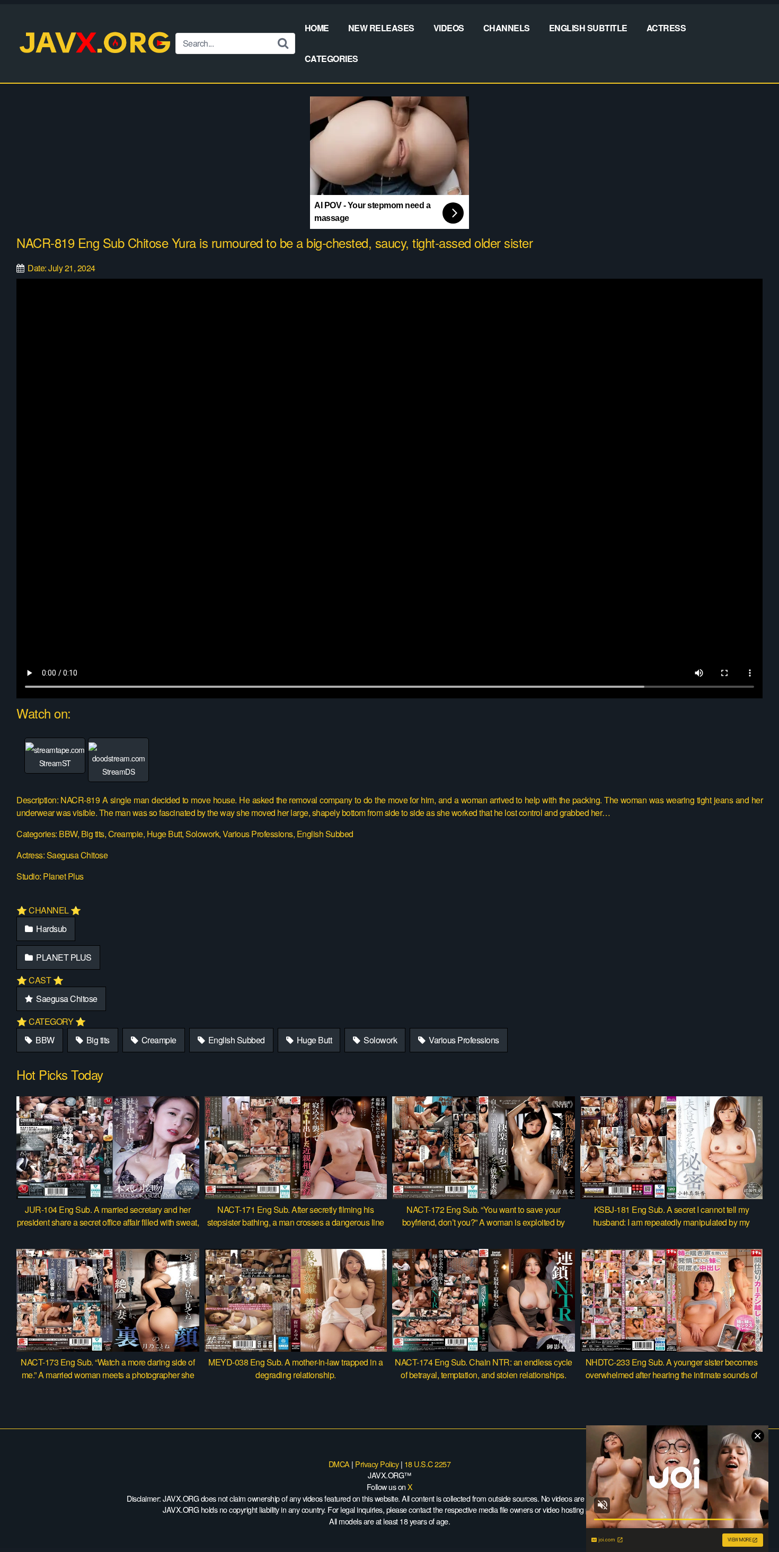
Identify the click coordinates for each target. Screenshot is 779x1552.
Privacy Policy (377, 1463)
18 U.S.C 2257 (427, 1463)
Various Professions (463, 1040)
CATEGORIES (331, 58)
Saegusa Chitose (66, 998)
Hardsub (50, 929)
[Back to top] (749, 1518)
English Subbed (235, 1040)
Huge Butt (313, 1040)
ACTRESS (666, 28)
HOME (317, 28)
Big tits (97, 1040)
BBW (44, 1040)
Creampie (157, 1040)
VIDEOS (448, 28)
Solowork (379, 1040)
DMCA (339, 1463)
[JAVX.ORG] (95, 43)
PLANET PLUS (63, 957)
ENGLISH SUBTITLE (588, 28)
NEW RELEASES (381, 28)
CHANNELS (506, 28)
